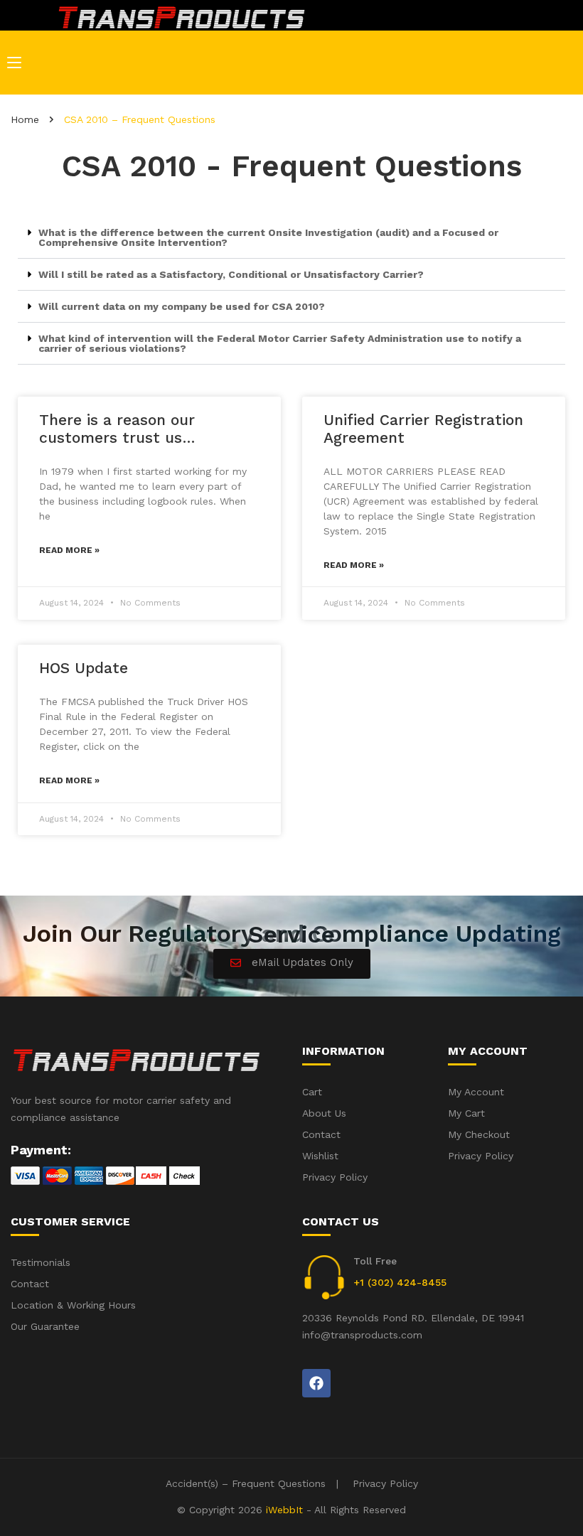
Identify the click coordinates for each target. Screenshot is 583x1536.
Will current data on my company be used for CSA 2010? (181, 306)
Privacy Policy (385, 1483)
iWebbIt (284, 1509)
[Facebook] (316, 1383)
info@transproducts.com (362, 1335)
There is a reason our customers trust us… (117, 428)
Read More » (69, 550)
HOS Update (83, 668)
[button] (291, 238)
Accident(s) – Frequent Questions (246, 1483)
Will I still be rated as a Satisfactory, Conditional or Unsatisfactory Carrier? (231, 274)
